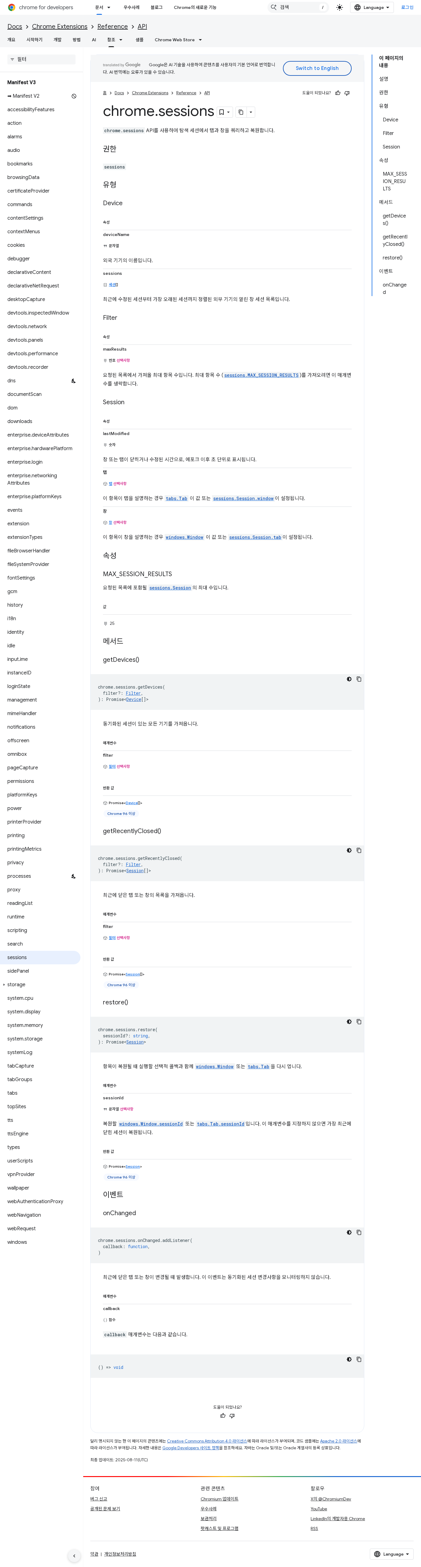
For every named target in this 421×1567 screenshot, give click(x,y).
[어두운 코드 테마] (349, 679)
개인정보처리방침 (120, 1554)
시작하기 (35, 40)
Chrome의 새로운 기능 (195, 7)
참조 (111, 40)
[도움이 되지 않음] (347, 93)
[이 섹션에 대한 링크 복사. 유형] (122, 185)
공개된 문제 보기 (105, 1509)
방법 (77, 40)
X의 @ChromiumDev (331, 1499)
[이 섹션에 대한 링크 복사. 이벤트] (129, 1195)
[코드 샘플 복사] (359, 679)
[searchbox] (41, 59)
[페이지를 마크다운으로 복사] (241, 112)
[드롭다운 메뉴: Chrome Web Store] (202, 39)
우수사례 (132, 7)
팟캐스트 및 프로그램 (220, 1528)
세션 (112, 284)
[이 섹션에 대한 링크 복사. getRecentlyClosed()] (167, 831)
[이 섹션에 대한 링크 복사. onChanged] (142, 1213)
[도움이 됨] (337, 93)
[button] (40, 984)
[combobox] (298, 7)
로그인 (407, 7)
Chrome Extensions (60, 27)
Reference (112, 27)
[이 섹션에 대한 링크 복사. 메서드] (129, 641)
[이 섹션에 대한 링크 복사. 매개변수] (122, 742)
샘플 (140, 40)
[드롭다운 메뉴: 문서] (110, 7)
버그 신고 (98, 1499)
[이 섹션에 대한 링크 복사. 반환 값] (120, 787)
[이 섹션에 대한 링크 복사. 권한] (122, 149)
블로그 (157, 7)
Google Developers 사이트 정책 (190, 1448)
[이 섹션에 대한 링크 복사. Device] (129, 203)
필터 (112, 766)
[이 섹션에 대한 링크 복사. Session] (131, 402)
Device (133, 699)
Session (135, 870)
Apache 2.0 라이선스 (338, 1441)
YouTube (319, 1509)
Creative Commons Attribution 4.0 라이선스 (207, 1441)
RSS (314, 1528)
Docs (14, 27)
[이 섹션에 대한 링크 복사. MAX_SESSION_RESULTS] (178, 574)
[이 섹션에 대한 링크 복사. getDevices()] (145, 660)
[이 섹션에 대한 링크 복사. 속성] (116, 221)
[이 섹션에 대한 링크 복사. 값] (112, 605)
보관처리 (209, 1518)
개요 (11, 40)
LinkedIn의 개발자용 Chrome (338, 1518)
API (142, 27)
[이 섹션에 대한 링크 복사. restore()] (134, 1002)
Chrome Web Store (175, 40)
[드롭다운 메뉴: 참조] (122, 39)
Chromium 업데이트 (220, 1499)
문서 (99, 7)
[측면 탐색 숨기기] (74, 1556)
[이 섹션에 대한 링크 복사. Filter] (123, 318)
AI (94, 40)
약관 (94, 1554)
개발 (58, 40)
